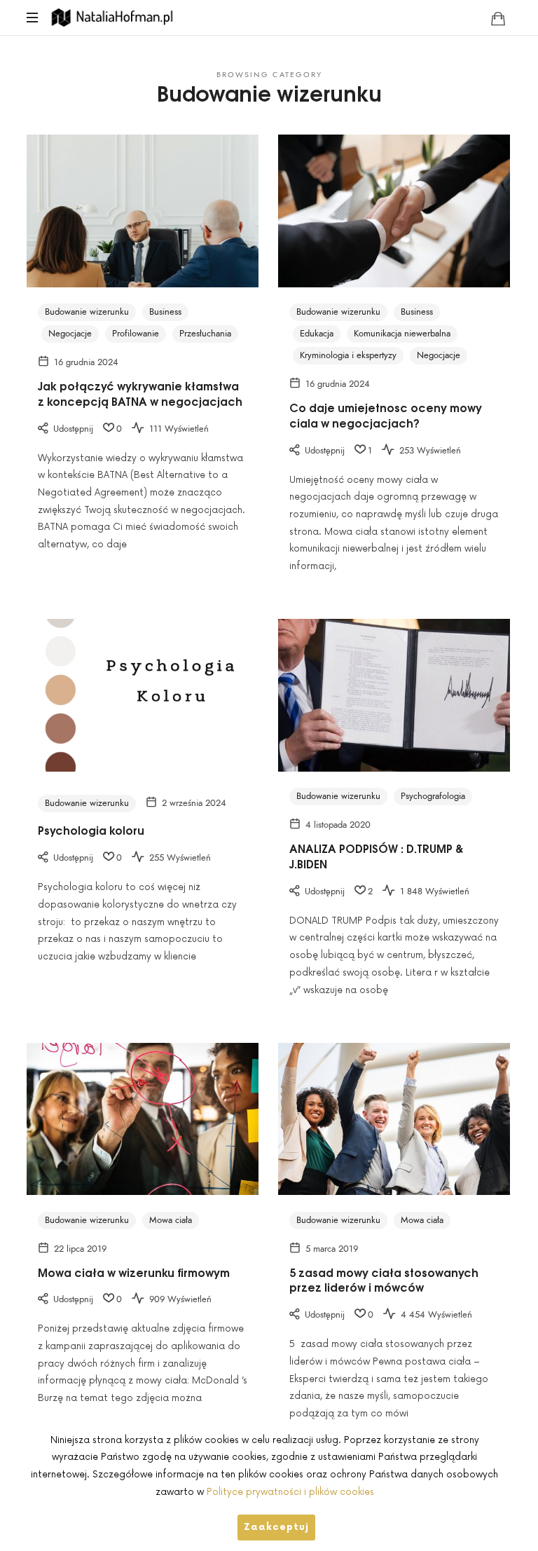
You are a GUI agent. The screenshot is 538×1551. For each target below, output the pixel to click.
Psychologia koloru (91, 829)
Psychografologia (433, 796)
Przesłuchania (205, 333)
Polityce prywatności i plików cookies (290, 1492)
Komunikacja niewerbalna (402, 333)
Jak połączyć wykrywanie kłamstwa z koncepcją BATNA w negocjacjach (140, 393)
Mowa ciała (170, 1220)
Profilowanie (135, 333)
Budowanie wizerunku (87, 312)
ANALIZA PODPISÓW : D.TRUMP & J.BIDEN (376, 856)
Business (165, 312)
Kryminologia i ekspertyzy (348, 355)
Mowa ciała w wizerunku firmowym (134, 1272)
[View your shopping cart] (498, 18)
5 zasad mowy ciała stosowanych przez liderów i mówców (383, 1280)
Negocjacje (70, 333)
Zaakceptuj (276, 1527)
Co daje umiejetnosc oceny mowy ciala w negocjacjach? (385, 415)
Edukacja (316, 333)
